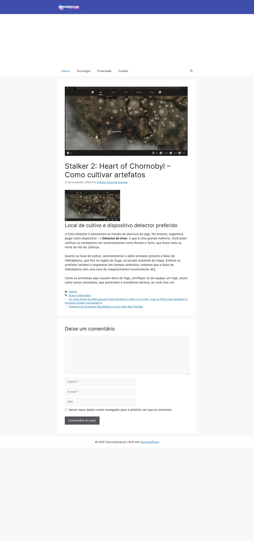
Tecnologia (83, 71)
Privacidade (104, 71)
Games (65, 71)
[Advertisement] (127, 40)
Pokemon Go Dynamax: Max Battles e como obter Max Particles (106, 306)
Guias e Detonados (80, 295)
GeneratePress (150, 442)
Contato (123, 71)
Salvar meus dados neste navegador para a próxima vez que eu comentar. (120, 409)
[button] (191, 71)
